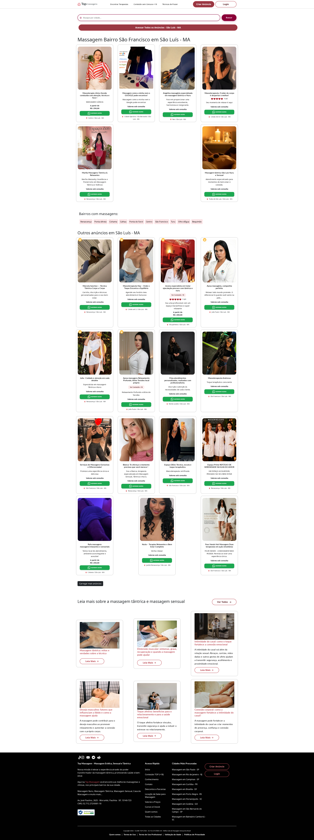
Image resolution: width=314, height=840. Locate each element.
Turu (173, 221)
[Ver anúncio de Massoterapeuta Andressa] (219, 353)
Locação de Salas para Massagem (155, 795)
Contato (148, 784)
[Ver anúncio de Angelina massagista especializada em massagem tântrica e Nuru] (178, 68)
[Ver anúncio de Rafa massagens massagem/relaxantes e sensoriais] (95, 519)
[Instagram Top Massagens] (82, 757)
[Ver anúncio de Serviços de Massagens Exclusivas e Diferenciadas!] (95, 439)
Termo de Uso (130, 835)
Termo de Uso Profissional (150, 835)
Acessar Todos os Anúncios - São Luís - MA (158, 27)
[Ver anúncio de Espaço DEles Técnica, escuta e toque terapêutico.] (178, 439)
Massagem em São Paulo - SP (185, 769)
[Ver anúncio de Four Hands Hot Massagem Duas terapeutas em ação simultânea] (219, 519)
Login (226, 4)
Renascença (86, 221)
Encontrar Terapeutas (119, 4)
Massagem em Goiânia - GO (185, 804)
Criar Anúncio (203, 4)
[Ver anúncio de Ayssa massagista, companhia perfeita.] (219, 260)
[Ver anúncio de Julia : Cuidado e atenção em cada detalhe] (95, 353)
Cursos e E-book (152, 807)
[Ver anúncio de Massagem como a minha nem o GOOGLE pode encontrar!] (136, 68)
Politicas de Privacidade (194, 835)
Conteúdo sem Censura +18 (145, 4)
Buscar (229, 17)
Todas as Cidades (153, 816)
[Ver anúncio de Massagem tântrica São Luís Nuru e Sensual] (219, 147)
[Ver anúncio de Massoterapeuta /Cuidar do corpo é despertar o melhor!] (219, 68)
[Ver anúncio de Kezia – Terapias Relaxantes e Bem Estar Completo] (157, 519)
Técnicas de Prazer (170, 4)
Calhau (123, 221)
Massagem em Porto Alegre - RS (187, 794)
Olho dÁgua (183, 221)
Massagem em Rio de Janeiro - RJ (187, 774)
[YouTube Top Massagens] (88, 757)
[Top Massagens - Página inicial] (91, 4)
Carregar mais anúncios (90, 583)
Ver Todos (222, 601)
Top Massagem (92, 782)
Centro (149, 221)
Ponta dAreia (100, 221)
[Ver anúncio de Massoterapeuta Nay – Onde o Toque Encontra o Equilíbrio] (136, 260)
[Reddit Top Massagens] (99, 757)
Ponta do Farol (136, 221)
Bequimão (197, 221)
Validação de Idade (173, 835)
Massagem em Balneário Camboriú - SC (189, 818)
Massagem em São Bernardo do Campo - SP (187, 810)
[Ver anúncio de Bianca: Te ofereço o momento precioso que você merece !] (136, 439)
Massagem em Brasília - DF (184, 789)
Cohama (113, 221)
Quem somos (151, 811)
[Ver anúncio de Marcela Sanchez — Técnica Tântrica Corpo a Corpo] (95, 260)
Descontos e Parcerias (155, 789)
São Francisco (161, 221)
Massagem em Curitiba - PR (184, 784)
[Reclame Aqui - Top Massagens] (86, 812)
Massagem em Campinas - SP (185, 779)
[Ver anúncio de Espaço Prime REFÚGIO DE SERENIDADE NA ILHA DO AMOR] (219, 439)
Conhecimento (152, 779)
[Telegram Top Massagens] (93, 757)
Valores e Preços (152, 802)
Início (147, 769)
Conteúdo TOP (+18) (154, 774)
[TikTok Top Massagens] (79, 757)
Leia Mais (90, 661)
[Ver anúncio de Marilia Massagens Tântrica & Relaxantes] (95, 147)
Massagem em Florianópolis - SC (187, 799)
